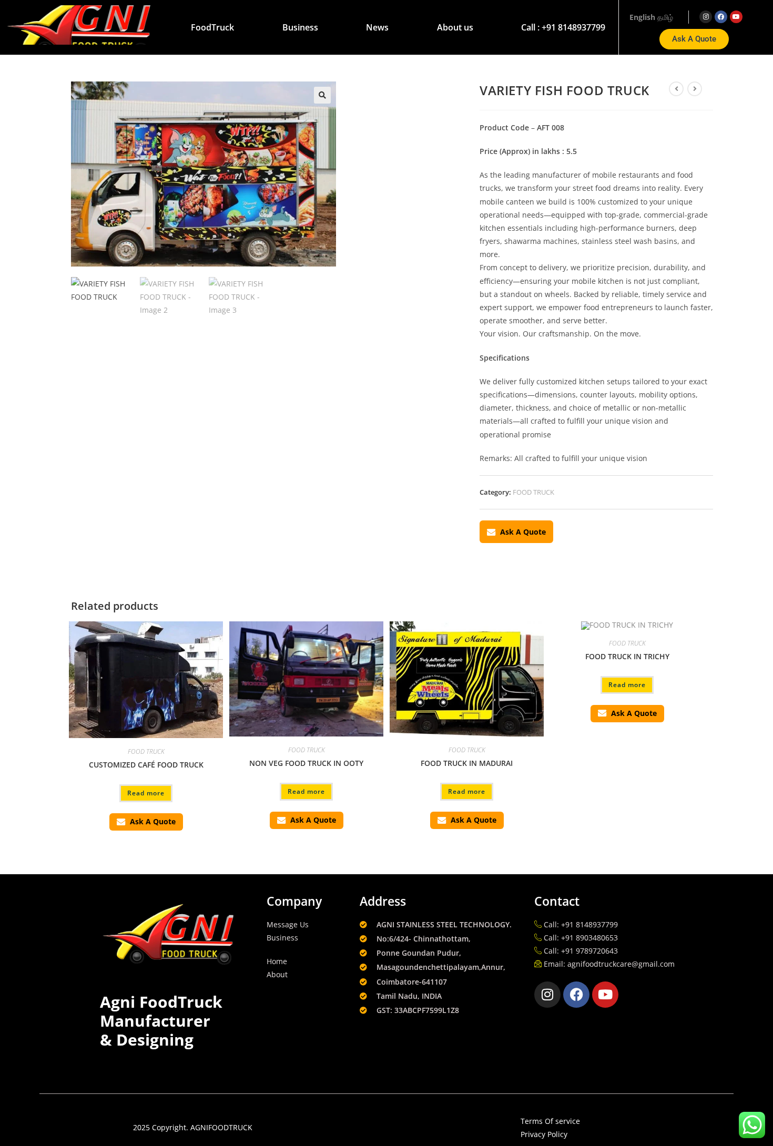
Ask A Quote (523, 532)
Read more (146, 793)
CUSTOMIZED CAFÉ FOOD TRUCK (146, 765)
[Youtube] (736, 17)
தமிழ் (665, 17)
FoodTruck (212, 27)
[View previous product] (676, 88)
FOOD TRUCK (533, 492)
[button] (322, 95)
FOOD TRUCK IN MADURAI (467, 763)
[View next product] (694, 88)
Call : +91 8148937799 (563, 27)
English (642, 17)
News (377, 27)
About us (455, 27)
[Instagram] (705, 17)
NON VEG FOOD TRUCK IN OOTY (306, 763)
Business (300, 27)
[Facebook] (721, 17)
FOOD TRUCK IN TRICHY (627, 656)
